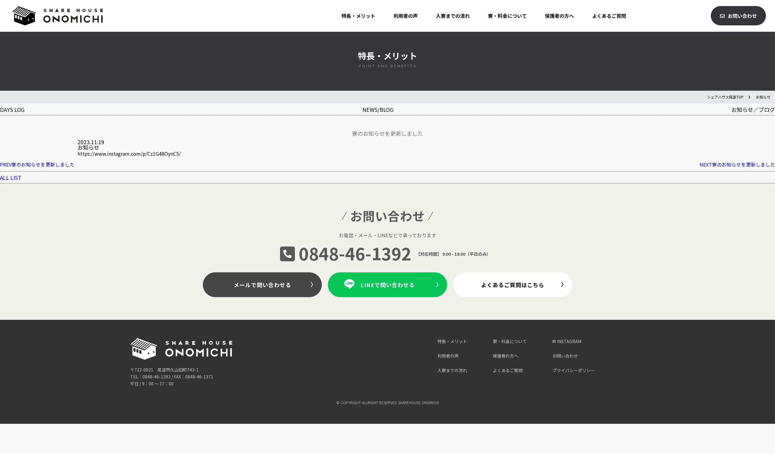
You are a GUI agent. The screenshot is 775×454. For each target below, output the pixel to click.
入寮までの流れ (453, 15)
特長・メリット (358, 15)
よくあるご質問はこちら (512, 285)
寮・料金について (507, 15)
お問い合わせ (742, 15)
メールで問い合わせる (262, 285)
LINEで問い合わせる (388, 285)
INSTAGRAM (569, 341)
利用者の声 (406, 15)
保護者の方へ (559, 15)
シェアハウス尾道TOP (725, 96)
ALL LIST (10, 177)
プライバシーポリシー (573, 370)
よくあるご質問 (609, 15)
